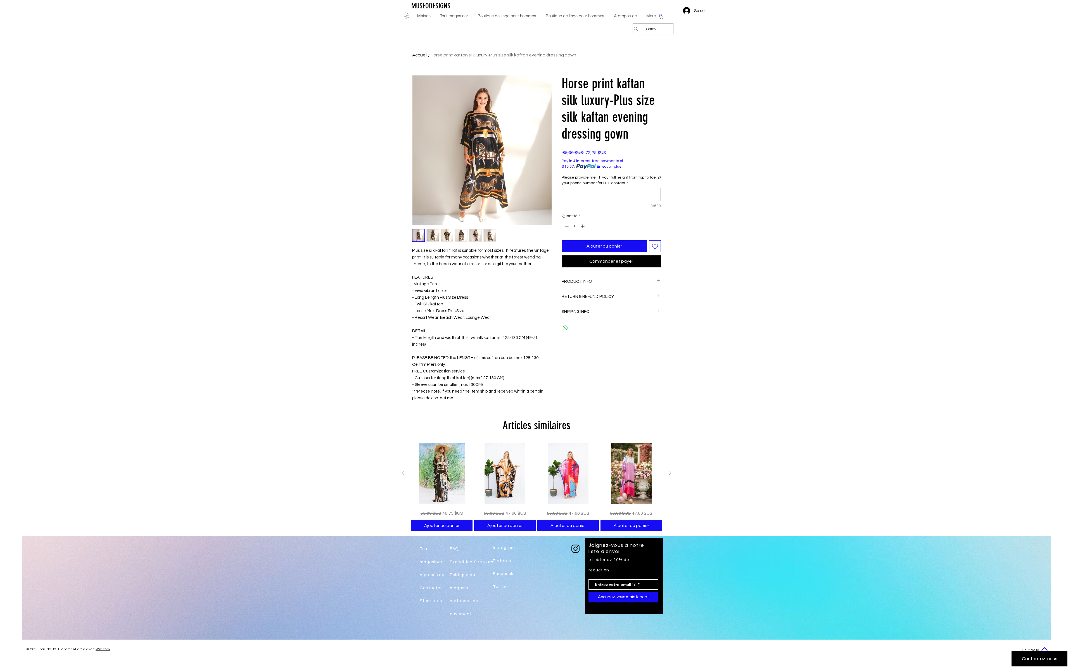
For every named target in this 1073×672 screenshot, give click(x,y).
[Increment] (583, 226)
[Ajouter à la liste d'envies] (655, 246)
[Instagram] (575, 548)
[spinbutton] (574, 226)
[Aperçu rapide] (442, 473)
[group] (536, 487)
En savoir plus (609, 166)
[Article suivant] (670, 473)
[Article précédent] (403, 473)
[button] (661, 16)
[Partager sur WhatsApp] (565, 328)
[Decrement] (565, 226)
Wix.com (103, 649)
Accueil (419, 55)
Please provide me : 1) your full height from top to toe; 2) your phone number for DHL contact (611, 180)
